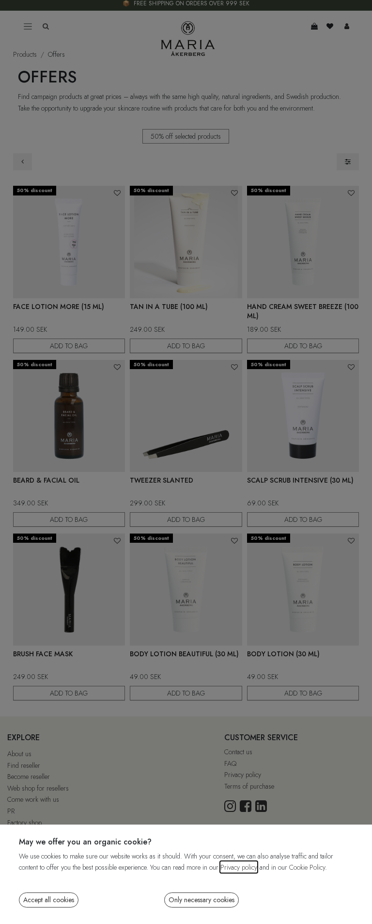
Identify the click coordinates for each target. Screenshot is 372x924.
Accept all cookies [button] (48, 900)
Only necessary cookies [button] (201, 900)
